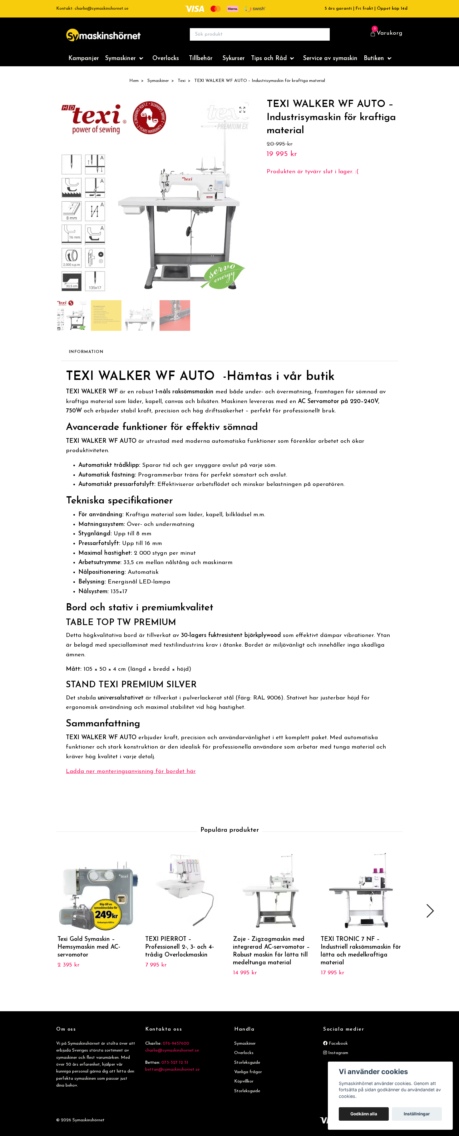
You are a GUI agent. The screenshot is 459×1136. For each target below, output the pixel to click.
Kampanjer (83, 65)
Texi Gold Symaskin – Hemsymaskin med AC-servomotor (88, 953)
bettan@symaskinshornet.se (172, 1075)
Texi (181, 87)
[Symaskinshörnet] (119, 37)
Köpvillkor (244, 1087)
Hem (134, 87)
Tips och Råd (269, 65)
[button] (430, 917)
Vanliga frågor (248, 1078)
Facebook (338, 1050)
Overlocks (165, 65)
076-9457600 (176, 1050)
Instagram (337, 1059)
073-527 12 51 (174, 1069)
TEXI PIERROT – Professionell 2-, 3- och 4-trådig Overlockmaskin (179, 953)
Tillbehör (201, 65)
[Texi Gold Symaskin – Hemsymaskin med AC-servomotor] (97, 896)
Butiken (374, 65)
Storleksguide (247, 1069)
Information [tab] (86, 358)
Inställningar (417, 1113)
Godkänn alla (363, 1113)
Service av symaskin (330, 65)
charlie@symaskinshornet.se (172, 1056)
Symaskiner (120, 65)
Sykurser (234, 65)
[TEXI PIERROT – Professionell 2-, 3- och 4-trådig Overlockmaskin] (185, 896)
